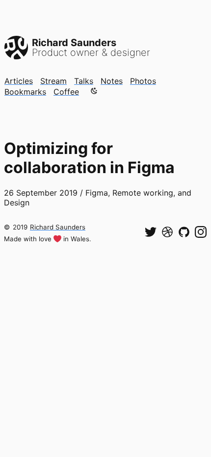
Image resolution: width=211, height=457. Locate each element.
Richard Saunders (57, 227)
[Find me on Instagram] (200, 232)
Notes (112, 81)
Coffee (66, 92)
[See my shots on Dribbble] (167, 232)
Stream (53, 81)
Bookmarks (25, 92)
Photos (143, 81)
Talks (83, 81)
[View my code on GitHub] (184, 232)
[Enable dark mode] (94, 90)
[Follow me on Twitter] (150, 232)
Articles (18, 81)
